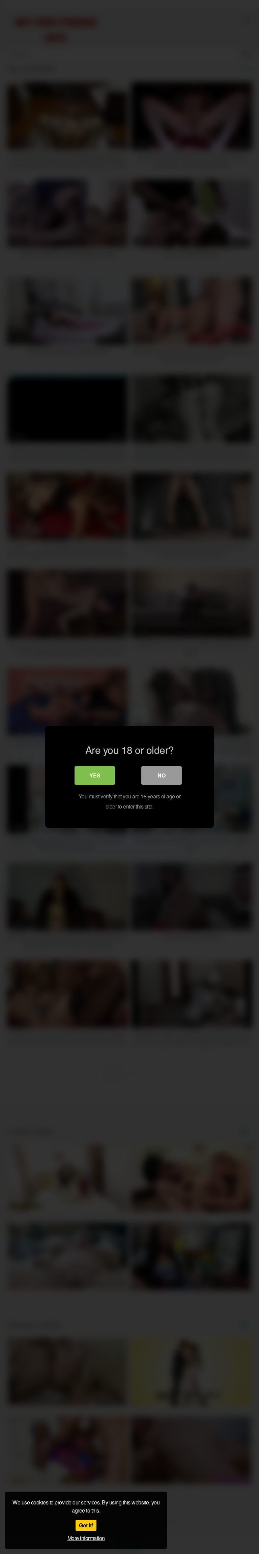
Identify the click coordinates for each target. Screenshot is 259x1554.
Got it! (86, 1525)
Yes (94, 775)
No (161, 775)
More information (86, 1538)
